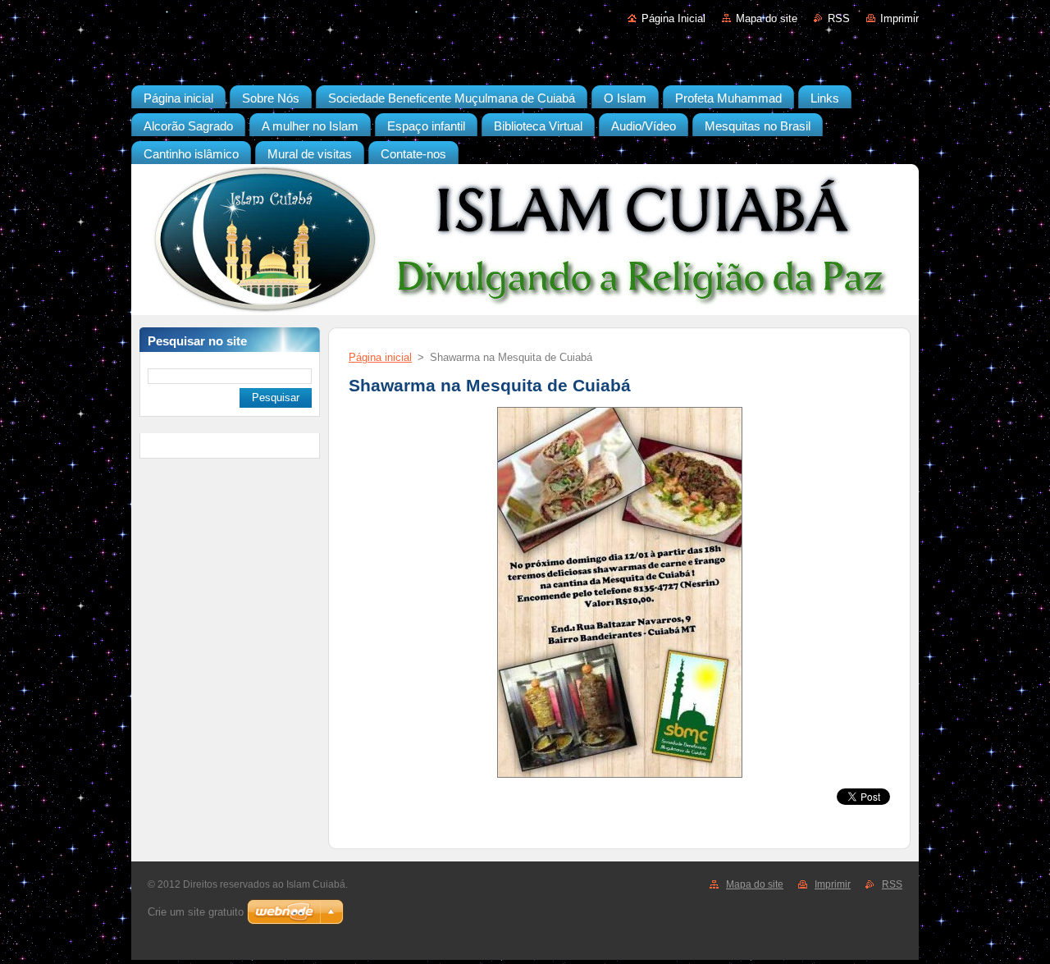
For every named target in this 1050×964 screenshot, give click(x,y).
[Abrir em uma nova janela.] (619, 778)
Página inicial (380, 357)
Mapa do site (766, 18)
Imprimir (899, 18)
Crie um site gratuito (196, 912)
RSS (839, 18)
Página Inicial (673, 18)
